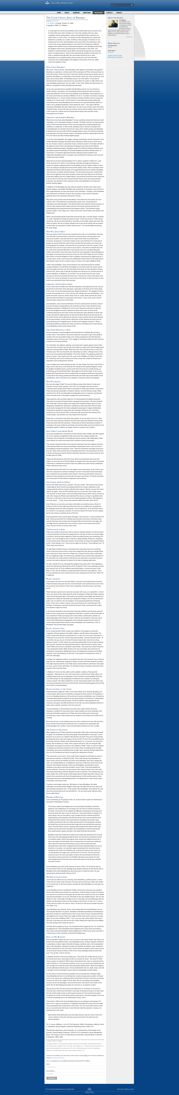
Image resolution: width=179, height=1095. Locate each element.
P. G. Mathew (50, 23)
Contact (109, 13)
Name (48, 1064)
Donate (119, 13)
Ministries (87, 13)
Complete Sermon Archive (115, 55)
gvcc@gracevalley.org (57, 1057)
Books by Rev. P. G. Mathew (115, 57)
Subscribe (51, 1078)
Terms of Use (120, 1089)
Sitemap (127, 1089)
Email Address (50, 1071)
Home (59, 13)
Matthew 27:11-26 (52, 21)
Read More (129, 37)
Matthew (110, 47)
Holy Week (110, 52)
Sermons (76, 13)
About (67, 13)
